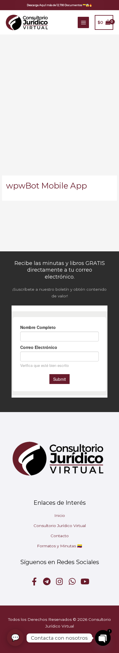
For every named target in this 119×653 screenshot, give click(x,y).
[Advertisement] (59, 97)
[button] (59, 5)
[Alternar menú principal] (83, 22)
